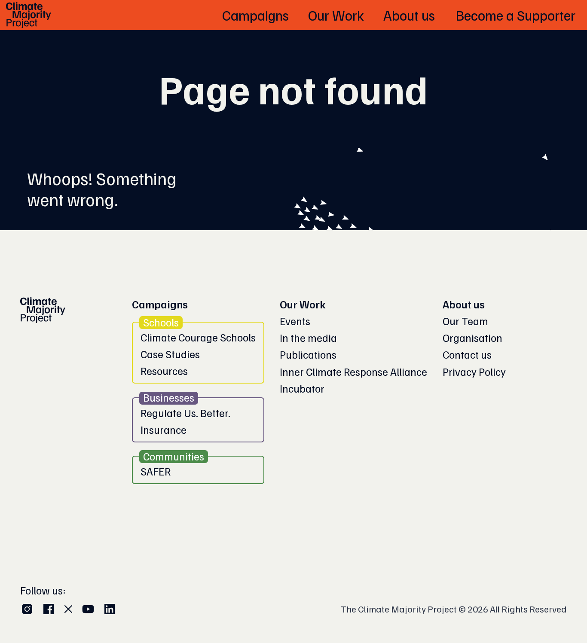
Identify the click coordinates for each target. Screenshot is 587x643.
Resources (164, 371)
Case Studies (170, 354)
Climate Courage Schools (198, 337)
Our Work (303, 304)
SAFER (156, 471)
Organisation (472, 337)
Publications (308, 354)
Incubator (302, 388)
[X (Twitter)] (68, 609)
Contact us (467, 354)
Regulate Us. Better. (185, 413)
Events (295, 321)
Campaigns (160, 304)
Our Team (465, 321)
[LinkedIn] (109, 609)
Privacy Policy (474, 371)
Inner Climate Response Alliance (353, 371)
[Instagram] (27, 609)
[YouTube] (88, 609)
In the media (308, 337)
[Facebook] (48, 609)
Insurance (163, 429)
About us (464, 304)
